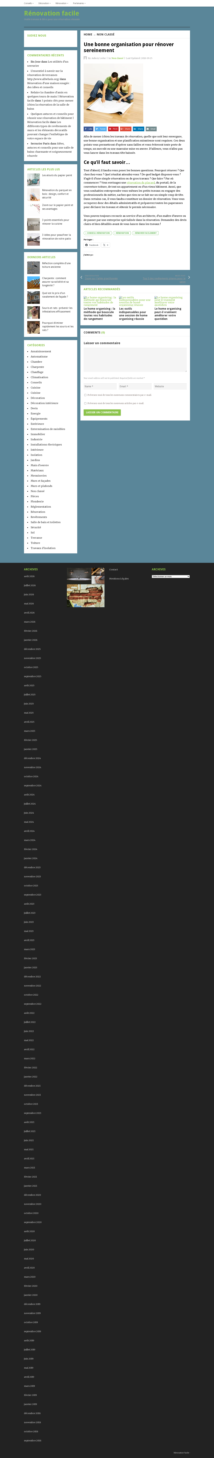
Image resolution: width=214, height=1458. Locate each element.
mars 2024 (29, 840)
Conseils (28, 3)
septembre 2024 (33, 785)
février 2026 (30, 630)
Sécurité (36, 527)
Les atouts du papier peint (57, 175)
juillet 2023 (29, 913)
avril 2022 (29, 1049)
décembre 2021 (32, 1085)
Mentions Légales (119, 578)
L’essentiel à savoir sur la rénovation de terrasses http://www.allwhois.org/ (45, 75)
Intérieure (37, 449)
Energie (36, 413)
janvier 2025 (30, 749)
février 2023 (30, 958)
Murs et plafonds (41, 486)
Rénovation (60, 3)
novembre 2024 (32, 767)
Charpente (37, 366)
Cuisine (35, 387)
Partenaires (78, 3)
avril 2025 (29, 721)
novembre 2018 (32, 1422)
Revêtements (39, 517)
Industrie (36, 439)
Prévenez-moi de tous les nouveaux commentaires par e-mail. (119, 395)
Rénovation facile (181, 1453)
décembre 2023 (32, 867)
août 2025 (29, 685)
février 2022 (30, 1067)
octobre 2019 (31, 1322)
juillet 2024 (30, 803)
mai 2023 (29, 931)
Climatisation (39, 377)
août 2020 (29, 1231)
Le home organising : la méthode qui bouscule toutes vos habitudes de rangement (99, 313)
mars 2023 (29, 949)
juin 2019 (29, 1358)
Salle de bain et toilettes (46, 522)
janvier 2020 (30, 1295)
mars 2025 (29, 731)
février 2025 (30, 740)
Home (88, 34)
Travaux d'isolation (43, 548)
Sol (33, 532)
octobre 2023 (31, 885)
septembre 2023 (32, 894)
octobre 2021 (31, 1104)
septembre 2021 (32, 1113)
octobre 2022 (31, 994)
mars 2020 (29, 1276)
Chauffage (37, 372)
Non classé (106, 34)
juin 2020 (29, 1249)
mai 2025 (29, 712)
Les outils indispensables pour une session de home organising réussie (133, 313)
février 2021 (30, 1176)
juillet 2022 (30, 1022)
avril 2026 (29, 612)
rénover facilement (146, 233)
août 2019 (29, 1340)
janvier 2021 (30, 1185)
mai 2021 (29, 1149)
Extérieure (37, 423)
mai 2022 (29, 1040)
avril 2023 (29, 940)
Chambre (36, 361)
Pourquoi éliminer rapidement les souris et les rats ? (57, 326)
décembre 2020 (32, 1195)
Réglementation (41, 506)
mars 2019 (29, 1386)
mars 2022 (29, 1058)
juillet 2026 (30, 585)
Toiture (35, 542)
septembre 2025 (32, 676)
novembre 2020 (32, 1204)
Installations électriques (46, 444)
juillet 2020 (30, 1240)
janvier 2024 (30, 858)
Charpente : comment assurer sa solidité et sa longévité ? (55, 282)
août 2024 (29, 794)
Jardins (35, 460)
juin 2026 (29, 594)
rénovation (122, 233)
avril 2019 (29, 1376)
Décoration (43, 3)
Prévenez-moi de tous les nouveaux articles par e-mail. (115, 403)
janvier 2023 (30, 967)
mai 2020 (29, 1258)
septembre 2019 (32, 1331)
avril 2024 (29, 831)
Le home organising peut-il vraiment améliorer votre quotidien (167, 313)
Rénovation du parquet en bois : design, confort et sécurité (57, 194)
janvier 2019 (30, 1404)
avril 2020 (29, 1267)
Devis (34, 408)
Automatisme (39, 356)
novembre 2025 (32, 658)
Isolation (36, 454)
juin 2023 (29, 922)
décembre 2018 (32, 1413)
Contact (113, 569)
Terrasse (36, 537)
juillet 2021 (29, 1131)
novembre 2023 (32, 876)
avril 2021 (29, 1158)
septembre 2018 (32, 1440)
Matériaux (37, 470)
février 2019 (30, 1395)
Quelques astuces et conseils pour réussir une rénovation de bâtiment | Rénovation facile (50, 118)
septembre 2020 (33, 1222)
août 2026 (29, 576)
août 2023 (29, 903)
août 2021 (29, 1122)
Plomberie (37, 501)
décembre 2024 (32, 758)
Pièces (35, 496)
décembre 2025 (32, 649)
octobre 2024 (31, 776)
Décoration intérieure (44, 403)
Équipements (39, 418)
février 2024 (30, 849)
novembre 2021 (32, 1094)
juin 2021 (29, 1140)
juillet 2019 (29, 1349)
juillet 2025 (30, 694)
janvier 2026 (30, 640)
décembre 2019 (32, 1304)
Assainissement (41, 351)
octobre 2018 (31, 1431)
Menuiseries (39, 475)
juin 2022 (29, 1031)
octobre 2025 (31, 667)
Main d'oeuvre (40, 465)
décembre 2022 (32, 976)
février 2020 (30, 1286)
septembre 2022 (32, 1003)
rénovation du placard (141, 182)
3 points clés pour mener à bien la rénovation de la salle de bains (50, 104)
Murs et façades (41, 480)
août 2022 (29, 1013)
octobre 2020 (31, 1213)
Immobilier (38, 434)
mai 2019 (28, 1367)
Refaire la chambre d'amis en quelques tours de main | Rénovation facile (50, 96)
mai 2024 (29, 822)
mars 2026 (29, 621)
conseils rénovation (98, 233)
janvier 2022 (30, 1076)
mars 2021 (29, 1167)
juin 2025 (29, 703)
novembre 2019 (32, 1313)
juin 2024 (29, 812)
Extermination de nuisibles (48, 429)
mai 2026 (29, 603)
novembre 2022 (32, 985)
